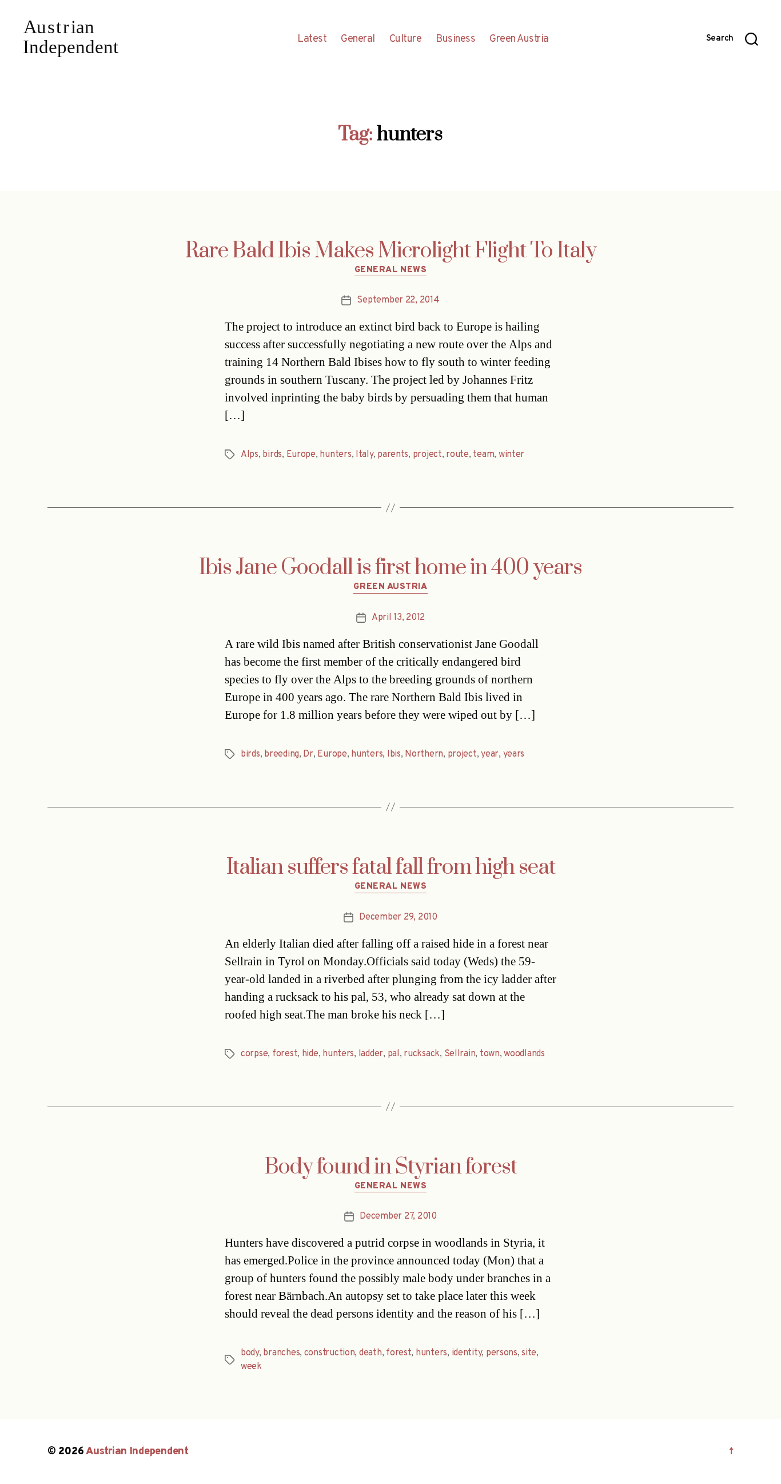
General (358, 39)
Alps (249, 454)
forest (284, 1054)
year (490, 754)
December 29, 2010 (398, 917)
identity (467, 1353)
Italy (364, 454)
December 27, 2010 (398, 1216)
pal (394, 1054)
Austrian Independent (137, 1451)
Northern (424, 754)
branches (281, 1353)
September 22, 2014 (398, 300)
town (490, 1054)
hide (310, 1054)
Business (455, 39)
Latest (311, 39)
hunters (335, 454)
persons (501, 1353)
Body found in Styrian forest (391, 1167)
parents (392, 454)
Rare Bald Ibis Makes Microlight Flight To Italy (390, 251)
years (514, 754)
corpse (254, 1054)
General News (390, 270)
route (457, 454)
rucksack (422, 1054)
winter (511, 454)
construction (329, 1353)
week (251, 1366)
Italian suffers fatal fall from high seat (390, 867)
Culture (405, 39)
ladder (370, 1054)
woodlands (524, 1054)
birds (272, 454)
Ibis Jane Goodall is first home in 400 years (390, 568)
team (483, 454)
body (250, 1353)
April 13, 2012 (398, 617)
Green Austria (519, 39)
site (528, 1353)
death (370, 1353)
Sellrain (460, 1054)
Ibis (394, 754)
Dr (308, 754)
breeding (281, 754)
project (427, 454)
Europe (301, 454)
